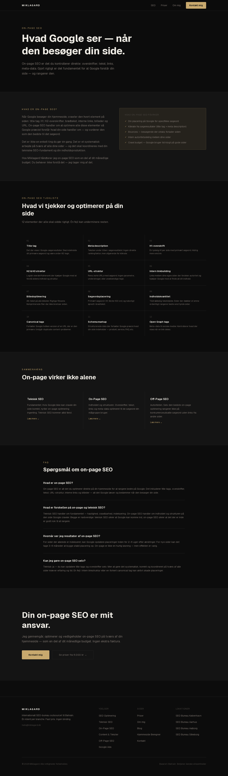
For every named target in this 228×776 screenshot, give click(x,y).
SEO (153, 5)
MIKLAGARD (31, 5)
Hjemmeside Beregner (149, 734)
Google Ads (105, 747)
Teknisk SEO (105, 722)
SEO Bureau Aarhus (186, 722)
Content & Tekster (108, 734)
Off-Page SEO (106, 740)
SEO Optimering (107, 715)
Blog (139, 728)
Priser (164, 5)
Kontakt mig (196, 5)
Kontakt (141, 740)
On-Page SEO (106, 728)
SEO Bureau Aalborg (186, 728)
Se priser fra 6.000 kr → (73, 654)
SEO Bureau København (188, 715)
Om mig (177, 5)
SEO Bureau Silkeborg (187, 734)
